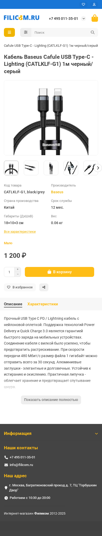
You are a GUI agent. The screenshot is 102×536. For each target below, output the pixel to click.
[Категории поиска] (25, 32)
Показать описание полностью (51, 400)
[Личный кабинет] (94, 4)
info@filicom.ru (21, 465)
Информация (18, 433)
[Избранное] (83, 4)
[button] (4, 168)
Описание (13, 304)
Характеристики (42, 304)
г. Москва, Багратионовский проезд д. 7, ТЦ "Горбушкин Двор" (53, 487)
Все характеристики (20, 232)
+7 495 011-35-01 (63, 18)
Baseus (57, 192)
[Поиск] (92, 32)
